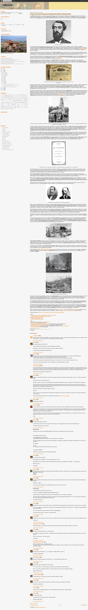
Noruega (23, 97)
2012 (3, 69)
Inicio (60, 604)
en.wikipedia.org (40, 321)
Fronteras (4, 130)
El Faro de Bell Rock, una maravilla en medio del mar (10, 59)
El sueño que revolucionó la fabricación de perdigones (41, 316)
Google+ (20, 24)
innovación (38, 329)
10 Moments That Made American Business (39, 323)
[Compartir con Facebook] (33, 330)
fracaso (9, 104)
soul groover (36, 335)
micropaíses (22, 106)
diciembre (4, 72)
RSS (1, 24)
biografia (34, 329)
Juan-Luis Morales (37, 574)
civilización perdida (4, 100)
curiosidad (22, 102)
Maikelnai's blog (5, 136)
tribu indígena (75, 309)
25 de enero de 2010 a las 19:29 (38, 555)
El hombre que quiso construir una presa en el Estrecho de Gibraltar (13, 61)
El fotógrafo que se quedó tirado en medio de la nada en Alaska (12, 63)
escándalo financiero (20, 103)
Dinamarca (18, 94)
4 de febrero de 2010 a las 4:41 (38, 561)
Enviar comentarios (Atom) (41, 607)
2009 (3, 87)
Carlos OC (35, 404)
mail (9, 24)
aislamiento (25, 98)
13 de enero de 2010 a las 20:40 (38, 476)
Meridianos (4, 137)
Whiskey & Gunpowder (64, 325)
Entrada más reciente (34, 604)
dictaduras (12, 103)
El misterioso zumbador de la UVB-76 (7, 62)
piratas (11, 107)
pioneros (48, 329)
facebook (2, 25)
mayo (4, 79)
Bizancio (9, 94)
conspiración (8, 102)
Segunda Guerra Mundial (11, 98)
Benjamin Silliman (63, 94)
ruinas (18, 107)
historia (14, 104)
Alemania (5, 94)
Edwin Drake (33, 322)
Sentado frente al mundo (6, 145)
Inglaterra (6, 97)
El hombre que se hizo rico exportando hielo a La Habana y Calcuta (43, 315)
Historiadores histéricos (38, 541)
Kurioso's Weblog (5, 133)
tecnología (3, 108)
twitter (17, 24)
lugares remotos (13, 106)
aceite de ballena (83, 48)
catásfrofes (26, 99)
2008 (3, 88)
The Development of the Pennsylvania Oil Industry (40, 324)
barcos (14, 99)
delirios (26, 102)
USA (50, 329)
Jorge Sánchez (36, 557)
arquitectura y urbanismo (6, 99)
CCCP (12, 94)
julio (3, 77)
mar (19, 106)
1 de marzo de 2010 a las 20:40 (38, 591)
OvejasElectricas (5, 140)
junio (3, 78)
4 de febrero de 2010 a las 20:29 (38, 572)
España (5, 95)
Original (72, 81)
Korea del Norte (17, 97)
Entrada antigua (84, 604)
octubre (4, 74)
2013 (3, 68)
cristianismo (15, 102)
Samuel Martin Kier (59, 57)
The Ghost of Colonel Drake (36, 325)
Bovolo (34, 342)
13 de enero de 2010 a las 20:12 (38, 467)
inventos (3, 106)
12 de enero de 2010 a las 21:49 (38, 340)
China (15, 94)
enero (4, 83)
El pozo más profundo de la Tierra (37, 319)
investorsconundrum (37, 523)
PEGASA (35, 353)
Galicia (73, 310)
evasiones (26, 103)
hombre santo (20, 104)
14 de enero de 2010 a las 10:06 (38, 501)
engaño (15, 103)
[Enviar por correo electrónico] (30, 330)
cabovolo (7, 4)
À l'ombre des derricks (64, 395)
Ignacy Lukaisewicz (66, 310)
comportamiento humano (20, 100)
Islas (10, 97)
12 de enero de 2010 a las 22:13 (38, 352)
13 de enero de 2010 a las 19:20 (38, 453)
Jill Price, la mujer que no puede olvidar (8, 60)
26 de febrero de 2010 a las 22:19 (38, 578)
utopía (6, 108)
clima (10, 100)
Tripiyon (35, 469)
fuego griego (80, 54)
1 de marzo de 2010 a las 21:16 (38, 601)
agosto (4, 76)
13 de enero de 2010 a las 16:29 (38, 427)
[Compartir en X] (32, 330)
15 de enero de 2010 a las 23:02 (38, 527)
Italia (12, 97)
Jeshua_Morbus (36, 365)
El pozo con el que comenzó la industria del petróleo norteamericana (50, 14)
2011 (3, 70)
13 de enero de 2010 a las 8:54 (38, 397)
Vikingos (21, 98)
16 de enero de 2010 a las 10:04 (38, 540)
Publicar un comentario (33, 603)
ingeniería (26, 104)
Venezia (17, 98)
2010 (3, 71)
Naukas (3, 139)
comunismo (3, 102)
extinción (2, 104)
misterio (2, 107)
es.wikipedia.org (46, 321)
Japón (14, 97)
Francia (9, 95)
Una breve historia (5, 148)
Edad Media (22, 94)
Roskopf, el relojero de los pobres (37, 317)
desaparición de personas (5, 103)
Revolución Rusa (3, 98)
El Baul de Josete (5, 127)
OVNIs (26, 97)
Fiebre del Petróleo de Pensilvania (45, 249)
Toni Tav (35, 587)
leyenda (8, 106)
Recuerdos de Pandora (6, 142)
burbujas (21, 99)
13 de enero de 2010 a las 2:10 (38, 373)
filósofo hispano (61, 309)
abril (3, 80)
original (74, 123)
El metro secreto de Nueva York (37, 318)
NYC (21, 97)
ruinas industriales (24, 107)
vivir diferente (10, 108)
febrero (4, 82)
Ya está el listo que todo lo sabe (8, 149)
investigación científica (43, 329)
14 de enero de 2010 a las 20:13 (38, 514)
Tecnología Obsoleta (6, 146)
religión (15, 107)
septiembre (4, 75)
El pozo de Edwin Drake (35, 326)
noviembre (4, 73)
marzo (4, 81)
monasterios (7, 107)
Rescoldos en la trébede (6, 143)
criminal (12, 102)
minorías (26, 106)
